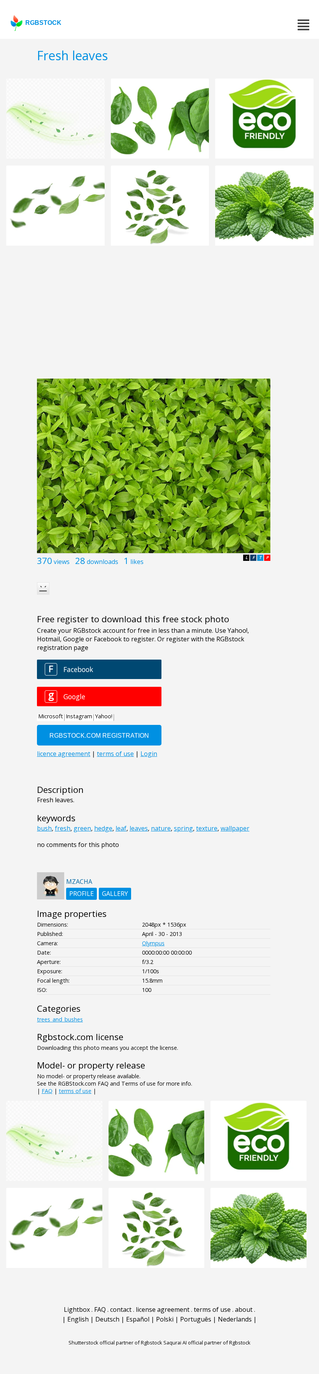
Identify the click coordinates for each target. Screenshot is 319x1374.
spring (183, 828)
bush (44, 828)
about (243, 1309)
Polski (165, 1319)
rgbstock (43, 22)
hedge (103, 828)
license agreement (162, 1309)
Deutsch (107, 1319)
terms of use (75, 1091)
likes (137, 561)
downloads (102, 561)
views (62, 561)
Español (137, 1319)
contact (120, 1309)
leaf (121, 828)
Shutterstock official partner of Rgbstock (115, 1342)
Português (195, 1319)
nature (161, 828)
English (78, 1319)
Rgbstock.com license (80, 1037)
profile (81, 893)
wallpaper (235, 828)
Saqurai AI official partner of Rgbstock (207, 1342)
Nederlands (235, 1319)
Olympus (153, 943)
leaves (139, 828)
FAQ (47, 1091)
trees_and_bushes (60, 1019)
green (82, 828)
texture (206, 828)
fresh (62, 828)
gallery (115, 893)
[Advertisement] (159, 316)
